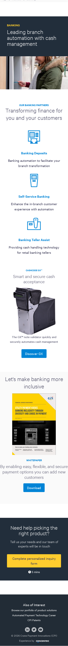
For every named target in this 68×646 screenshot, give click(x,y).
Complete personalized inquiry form (34, 560)
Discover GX (34, 353)
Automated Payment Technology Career (34, 615)
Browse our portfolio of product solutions (34, 610)
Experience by (26, 640)
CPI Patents (34, 620)
